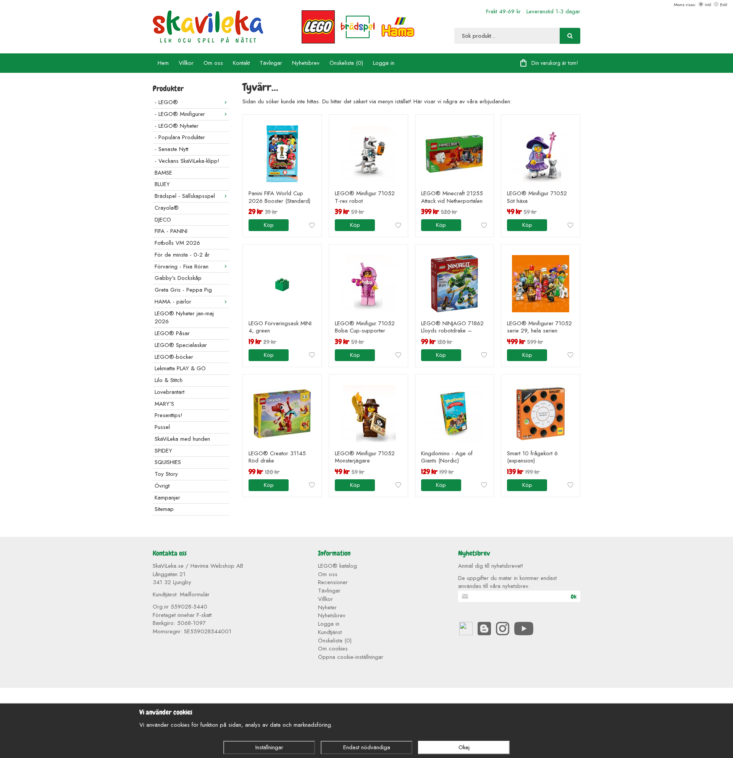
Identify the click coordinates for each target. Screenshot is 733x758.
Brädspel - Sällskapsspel (185, 196)
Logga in (383, 63)
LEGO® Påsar (172, 333)
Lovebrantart (169, 392)
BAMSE (163, 173)
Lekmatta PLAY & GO (180, 368)
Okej (464, 747)
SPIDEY (163, 450)
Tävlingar (271, 63)
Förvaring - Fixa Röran (181, 266)
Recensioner (333, 582)
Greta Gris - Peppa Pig (183, 290)
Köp (269, 225)
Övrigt (162, 486)
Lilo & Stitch (168, 380)
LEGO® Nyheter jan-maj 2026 (184, 317)
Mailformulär (195, 594)
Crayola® (167, 208)
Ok (573, 597)
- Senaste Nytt (171, 149)
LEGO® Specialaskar (181, 345)
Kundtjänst (330, 632)
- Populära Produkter (180, 137)
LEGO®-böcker (174, 357)
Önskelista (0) (346, 63)
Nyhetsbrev (306, 63)
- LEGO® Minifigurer (180, 114)
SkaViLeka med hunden (182, 439)
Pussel (162, 427)
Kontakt (241, 63)
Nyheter (327, 607)
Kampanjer (167, 497)
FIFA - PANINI (171, 231)
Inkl (708, 5)
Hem (163, 63)
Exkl (723, 5)
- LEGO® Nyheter (177, 126)
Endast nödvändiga (366, 747)
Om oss (213, 63)
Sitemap (164, 509)
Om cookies (333, 648)
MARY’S (164, 404)
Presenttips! (168, 415)
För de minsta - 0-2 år (182, 255)
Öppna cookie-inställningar (350, 657)
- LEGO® (166, 102)
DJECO (163, 219)
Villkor (186, 63)
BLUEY (162, 184)
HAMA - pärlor (173, 301)
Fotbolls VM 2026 (177, 243)
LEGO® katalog (337, 566)
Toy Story (166, 474)
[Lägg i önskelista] (312, 225)
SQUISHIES (168, 462)
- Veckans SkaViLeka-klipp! (187, 161)
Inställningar (269, 747)
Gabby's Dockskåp (178, 278)
